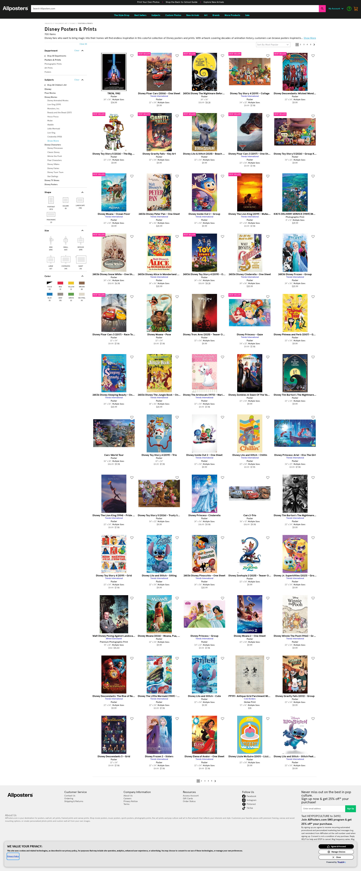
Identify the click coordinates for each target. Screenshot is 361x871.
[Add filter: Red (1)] (60, 282)
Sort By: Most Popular (267, 45)
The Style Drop (121, 15)
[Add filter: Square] (66, 200)
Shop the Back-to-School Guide (181, 2)
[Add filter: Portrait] (51, 200)
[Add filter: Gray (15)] (60, 294)
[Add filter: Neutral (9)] (81, 294)
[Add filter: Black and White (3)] (49, 282)
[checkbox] (51, 243)
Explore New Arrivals (214, 2)
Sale (247, 15)
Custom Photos (173, 15)
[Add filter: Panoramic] (51, 214)
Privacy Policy (13, 856)
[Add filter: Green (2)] (71, 294)
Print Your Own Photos (148, 2)
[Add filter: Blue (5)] (49, 294)
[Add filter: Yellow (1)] (71, 282)
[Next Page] (314, 44)
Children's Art (61, 23)
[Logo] (15, 8)
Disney (73, 23)
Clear (76, 80)
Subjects (48, 23)
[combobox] (175, 8)
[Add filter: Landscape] (80, 200)
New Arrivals (192, 15)
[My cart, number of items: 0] (356, 8)
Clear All (83, 44)
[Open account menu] (342, 8)
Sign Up (350, 809)
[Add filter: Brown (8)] (81, 282)
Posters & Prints (85, 23)
